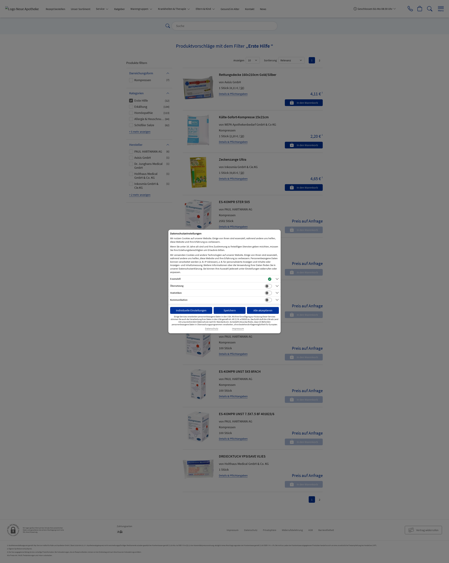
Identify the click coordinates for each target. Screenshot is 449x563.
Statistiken (176, 292)
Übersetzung (176, 285)
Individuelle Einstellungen (191, 310)
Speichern (230, 310)
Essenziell (175, 278)
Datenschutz (211, 328)
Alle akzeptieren (262, 310)
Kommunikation (178, 299)
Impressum (238, 328)
